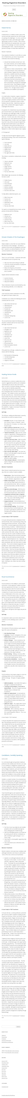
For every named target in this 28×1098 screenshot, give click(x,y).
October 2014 (4, 1064)
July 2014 (3, 1069)
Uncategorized (16, 226)
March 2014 (4, 1076)
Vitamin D (4, 1035)
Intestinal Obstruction (6, 1040)
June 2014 (4, 1071)
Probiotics (4, 1038)
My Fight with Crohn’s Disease (12, 1050)
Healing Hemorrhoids (9, 374)
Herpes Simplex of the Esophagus (13, 237)
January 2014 (4, 1078)
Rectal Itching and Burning (7, 1042)
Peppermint (4, 1037)
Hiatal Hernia (6, 28)
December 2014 (5, 1062)
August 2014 (4, 1068)
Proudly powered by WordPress (8, 1095)
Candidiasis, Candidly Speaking (12, 755)
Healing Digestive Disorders (14, 3)
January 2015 (4, 1061)
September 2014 (5, 1066)
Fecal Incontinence (8, 577)
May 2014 (4, 1073)
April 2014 (4, 1074)
